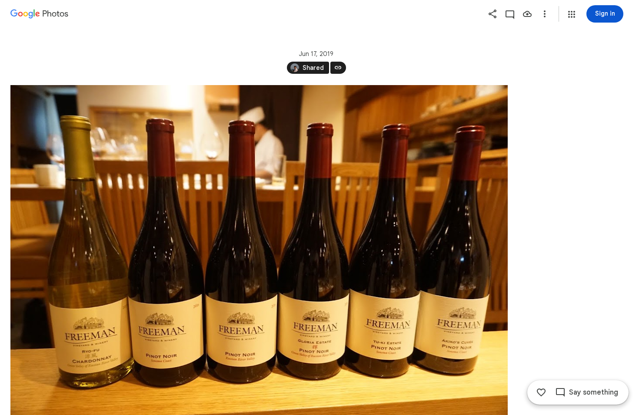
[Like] (541, 392)
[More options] (544, 14)
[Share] (492, 14)
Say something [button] (593, 392)
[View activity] (510, 14)
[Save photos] (527, 14)
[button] (571, 14)
